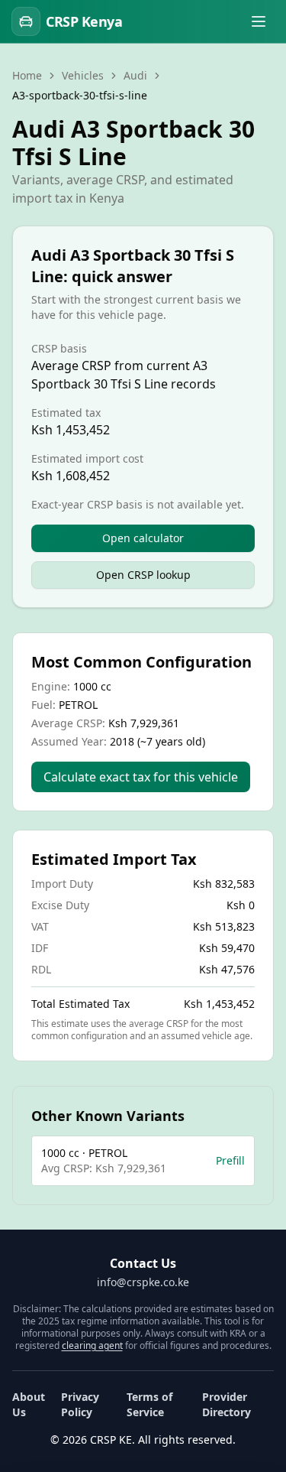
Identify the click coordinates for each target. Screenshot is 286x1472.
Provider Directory (226, 1404)
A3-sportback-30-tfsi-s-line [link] (79, 95)
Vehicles (83, 75)
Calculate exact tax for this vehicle (140, 776)
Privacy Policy (80, 1404)
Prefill (230, 1160)
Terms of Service (149, 1404)
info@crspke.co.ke (143, 1282)
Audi (135, 75)
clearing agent (92, 1345)
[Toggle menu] (258, 21)
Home (27, 75)
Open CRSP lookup (143, 574)
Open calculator (143, 538)
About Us (28, 1404)
